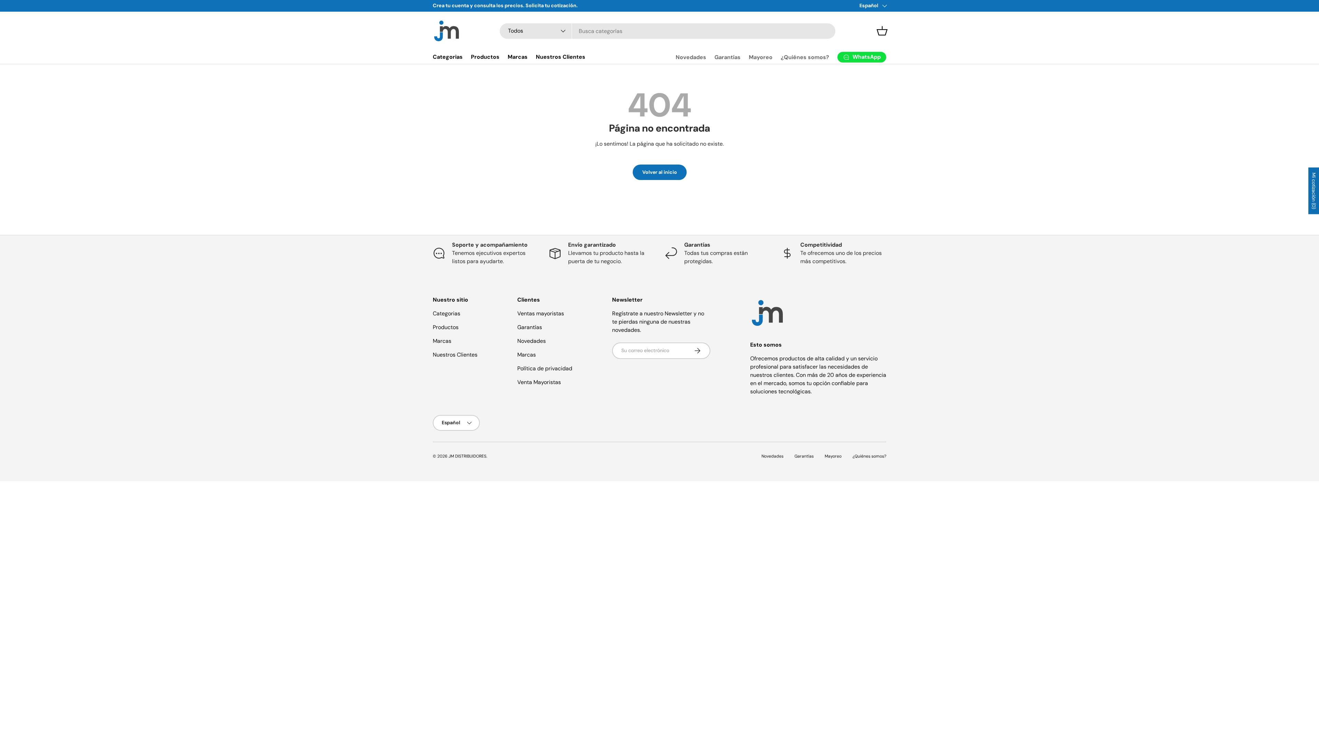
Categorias (448, 56)
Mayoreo (761, 57)
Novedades (691, 57)
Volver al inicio (659, 172)
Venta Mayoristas (539, 382)
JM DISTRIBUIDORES (467, 456)
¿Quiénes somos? (805, 57)
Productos (485, 56)
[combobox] (667, 31)
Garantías (727, 57)
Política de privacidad (544, 368)
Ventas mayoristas (540, 313)
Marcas (518, 56)
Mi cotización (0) (1314, 191)
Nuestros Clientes (560, 56)
